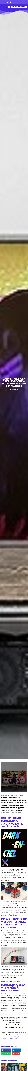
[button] (26, 2)
